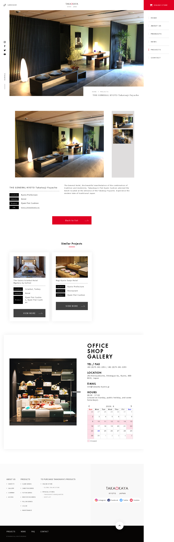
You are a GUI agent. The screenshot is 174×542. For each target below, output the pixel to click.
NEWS (23, 531)
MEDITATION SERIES (29, 497)
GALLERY (11, 488)
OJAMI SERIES (26, 484)
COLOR (24, 506)
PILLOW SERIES (27, 501)
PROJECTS (104, 91)
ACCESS (10, 497)
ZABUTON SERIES (28, 488)
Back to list (71, 220)
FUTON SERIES (27, 492)
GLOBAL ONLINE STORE (52, 487)
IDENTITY (11, 484)
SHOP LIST (47, 497)
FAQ (33, 531)
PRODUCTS (25, 479)
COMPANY (11, 492)
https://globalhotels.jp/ (30, 207)
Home (94, 91)
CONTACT (44, 531)
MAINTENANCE (27, 510)
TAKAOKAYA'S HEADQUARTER (53, 494)
